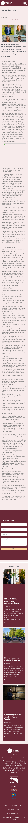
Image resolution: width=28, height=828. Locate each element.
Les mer (6, 623)
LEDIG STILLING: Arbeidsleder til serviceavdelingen (11, 601)
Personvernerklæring (14, 809)
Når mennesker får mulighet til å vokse (12, 659)
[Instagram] (16, 754)
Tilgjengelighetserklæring (14, 813)
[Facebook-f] (11, 754)
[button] (25, 3)
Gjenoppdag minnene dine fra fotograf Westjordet (12, 717)
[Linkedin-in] (14, 754)
